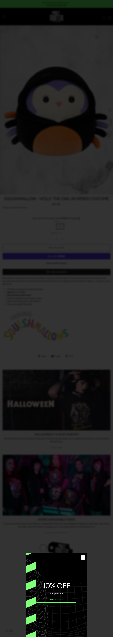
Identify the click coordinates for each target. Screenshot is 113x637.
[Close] (83, 557)
